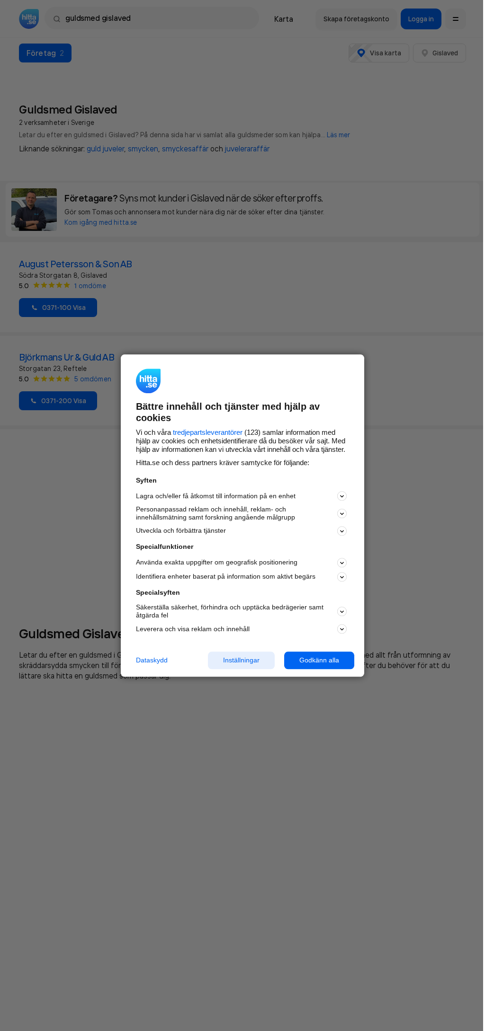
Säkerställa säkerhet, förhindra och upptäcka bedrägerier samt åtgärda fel (229, 611)
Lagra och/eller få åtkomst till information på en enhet (216, 496)
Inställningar (241, 660)
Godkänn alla (319, 660)
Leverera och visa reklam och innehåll (193, 629)
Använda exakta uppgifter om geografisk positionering (216, 562)
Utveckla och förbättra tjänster (181, 531)
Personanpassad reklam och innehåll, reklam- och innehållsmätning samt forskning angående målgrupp (215, 513)
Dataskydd (152, 660)
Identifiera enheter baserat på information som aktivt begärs (225, 577)
